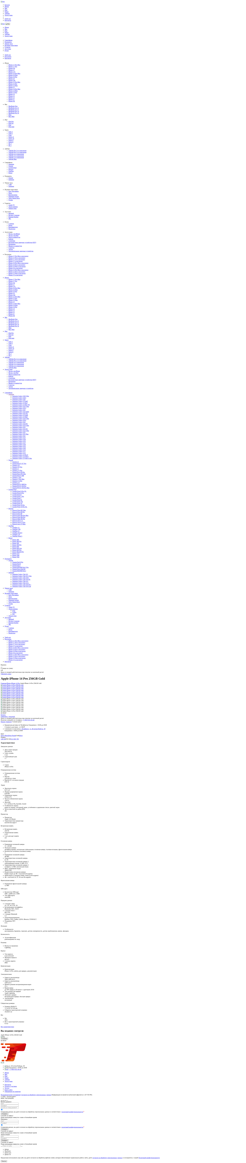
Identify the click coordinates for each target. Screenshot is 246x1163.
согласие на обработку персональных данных (107, 1158)
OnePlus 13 (15, 531)
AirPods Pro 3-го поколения (17, 150)
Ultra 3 (10, 132)
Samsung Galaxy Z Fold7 (20, 401)
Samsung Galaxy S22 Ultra (20, 430)
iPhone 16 (11, 78)
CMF (10, 184)
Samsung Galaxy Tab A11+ (20, 583)
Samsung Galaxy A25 (19, 450)
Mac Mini (11, 116)
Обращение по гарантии (13, 1091)
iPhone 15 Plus (13, 85)
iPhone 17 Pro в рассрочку (16, 258)
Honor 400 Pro (16, 541)
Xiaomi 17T (16, 482)
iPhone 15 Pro (12, 84)
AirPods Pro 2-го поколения (17, 152)
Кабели (10, 239)
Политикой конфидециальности (149, 1158)
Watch (6, 12)
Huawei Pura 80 (17, 514)
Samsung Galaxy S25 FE (20, 413)
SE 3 (9, 144)
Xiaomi (10, 166)
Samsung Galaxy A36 (19, 444)
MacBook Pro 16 (13, 113)
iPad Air (10, 123)
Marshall (11, 213)
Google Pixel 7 (16, 498)
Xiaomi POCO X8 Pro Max (20, 488)
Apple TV (11, 205)
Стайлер (11, 223)
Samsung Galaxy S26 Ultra (20, 396)
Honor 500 (15, 543)
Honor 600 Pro (16, 550)
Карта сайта (8, 1090)
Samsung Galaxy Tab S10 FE (21, 579)
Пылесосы (11, 229)
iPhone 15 (11, 87)
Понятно (4, 1161)
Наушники (11, 244)
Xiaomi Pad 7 (16, 565)
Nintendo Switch (13, 196)
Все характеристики (7, 1027)
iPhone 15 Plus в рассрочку (17, 273)
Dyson (7, 50)
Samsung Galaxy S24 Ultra (20, 418)
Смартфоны (8, 40)
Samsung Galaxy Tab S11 (20, 574)
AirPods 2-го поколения (16, 157)
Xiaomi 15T (16, 465)
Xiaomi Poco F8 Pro (18, 472)
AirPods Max (12, 159)
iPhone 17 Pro (12, 66)
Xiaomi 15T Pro (17, 467)
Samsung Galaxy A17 (19, 451)
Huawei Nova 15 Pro (18, 522)
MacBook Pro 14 (13, 111)
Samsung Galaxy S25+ (19, 408)
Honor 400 (15, 540)
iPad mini (11, 127)
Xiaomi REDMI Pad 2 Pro (20, 567)
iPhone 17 (11, 70)
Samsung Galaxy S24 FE (20, 424)
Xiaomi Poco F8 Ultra (19, 474)
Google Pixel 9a (17, 500)
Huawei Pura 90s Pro (18, 517)
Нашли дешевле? (6, 722)
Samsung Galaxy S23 (18, 427)
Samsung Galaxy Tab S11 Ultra (22, 576)
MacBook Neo (12, 106)
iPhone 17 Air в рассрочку (16, 259)
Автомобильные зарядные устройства (20, 251)
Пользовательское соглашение (11, 1095)
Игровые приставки (11, 45)
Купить (3, 715)
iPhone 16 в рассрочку (15, 268)
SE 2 (9, 145)
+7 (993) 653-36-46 (28, 720)
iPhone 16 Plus (13, 75)
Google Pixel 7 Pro (18, 496)
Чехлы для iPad (13, 235)
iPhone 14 (11, 94)
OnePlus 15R (16, 529)
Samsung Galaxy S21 (18, 436)
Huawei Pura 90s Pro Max (20, 515)
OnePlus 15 (15, 527)
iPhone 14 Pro (12, 92)
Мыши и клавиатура (15, 246)
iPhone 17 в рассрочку (15, 261)
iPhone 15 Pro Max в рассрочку (18, 270)
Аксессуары (8, 15)
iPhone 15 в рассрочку (15, 275)
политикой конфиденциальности (72, 1112)
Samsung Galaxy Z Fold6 (20, 415)
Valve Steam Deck (14, 198)
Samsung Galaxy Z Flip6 (20, 417)
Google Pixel (12, 168)
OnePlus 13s (16, 534)
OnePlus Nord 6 (17, 533)
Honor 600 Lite (17, 548)
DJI (13, 614)
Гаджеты (7, 47)
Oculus (10, 200)
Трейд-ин (8, 19)
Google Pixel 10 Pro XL (19, 507)
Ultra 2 (10, 133)
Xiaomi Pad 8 (16, 564)
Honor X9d (15, 557)
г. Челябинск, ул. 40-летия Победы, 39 (33, 729)
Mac (6, 8)
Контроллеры (12, 195)
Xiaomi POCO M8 (18, 475)
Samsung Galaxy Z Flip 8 (20, 455)
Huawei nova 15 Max (19, 524)
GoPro (14, 612)
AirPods (7, 13)
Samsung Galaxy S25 (18, 410)
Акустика (8, 49)
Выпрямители (13, 227)
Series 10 (11, 138)
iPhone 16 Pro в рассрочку (16, 265)
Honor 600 (15, 546)
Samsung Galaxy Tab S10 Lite (21, 586)
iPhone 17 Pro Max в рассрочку (18, 256)
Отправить (5, 1114)
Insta (13, 610)
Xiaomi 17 (15, 469)
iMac (10, 115)
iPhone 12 (11, 98)
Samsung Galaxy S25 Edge (20, 411)
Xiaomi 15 (15, 462)
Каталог (7, 5)
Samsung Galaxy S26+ (19, 398)
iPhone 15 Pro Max (14, 82)
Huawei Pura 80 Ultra (19, 510)
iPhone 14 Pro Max (14, 89)
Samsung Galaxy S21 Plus (20, 434)
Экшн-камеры (13, 207)
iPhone (7, 6)
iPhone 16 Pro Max (14, 73)
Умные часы (9, 44)
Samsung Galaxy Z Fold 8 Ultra (22, 458)
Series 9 (10, 140)
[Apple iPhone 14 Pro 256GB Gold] (12, 685)
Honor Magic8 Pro (18, 552)
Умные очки (12, 208)
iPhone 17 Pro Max (14, 65)
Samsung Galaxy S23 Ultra (20, 425)
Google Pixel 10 (17, 503)
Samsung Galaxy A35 (19, 446)
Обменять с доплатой (8, 716)
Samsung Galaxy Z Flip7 (20, 403)
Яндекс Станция (13, 215)
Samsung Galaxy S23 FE (20, 429)
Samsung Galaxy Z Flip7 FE (21, 405)
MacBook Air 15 (13, 109)
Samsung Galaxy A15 (19, 453)
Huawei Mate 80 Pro (18, 519)
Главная (3, 683)
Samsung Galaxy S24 (18, 422)
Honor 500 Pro (16, 545)
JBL (9, 218)
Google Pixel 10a (17, 501)
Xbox (10, 193)
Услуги (7, 1088)
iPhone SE (11, 101)
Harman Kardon (13, 217)
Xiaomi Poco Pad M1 (18, 569)
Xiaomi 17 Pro (16, 477)
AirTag (10, 249)
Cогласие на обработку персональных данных (36, 1095)
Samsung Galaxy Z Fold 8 (20, 456)
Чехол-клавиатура (14, 237)
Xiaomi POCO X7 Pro (19, 463)
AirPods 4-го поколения (16, 154)
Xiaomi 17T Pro (17, 470)
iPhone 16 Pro (12, 77)
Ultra (10, 135)
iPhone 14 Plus (13, 91)
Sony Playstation (13, 191)
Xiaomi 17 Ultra (17, 481)
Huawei (10, 169)
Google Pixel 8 (16, 495)
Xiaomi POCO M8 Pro (19, 484)
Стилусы (11, 247)
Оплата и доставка (11, 1086)
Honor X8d (15, 555)
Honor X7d (15, 553)
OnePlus (11, 171)
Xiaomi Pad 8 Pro (17, 562)
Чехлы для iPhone (14, 234)
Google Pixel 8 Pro (18, 493)
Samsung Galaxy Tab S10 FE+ (21, 584)
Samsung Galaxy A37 (19, 443)
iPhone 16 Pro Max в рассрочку (18, 263)
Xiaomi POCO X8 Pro (19, 486)
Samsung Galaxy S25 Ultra (20, 406)
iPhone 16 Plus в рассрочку (17, 266)
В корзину (4, 1038)
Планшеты (8, 42)
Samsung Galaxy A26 (19, 448)
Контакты (8, 20)
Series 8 (10, 142)
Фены (10, 225)
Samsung (11, 164)
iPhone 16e (11, 80)
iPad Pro (11, 121)
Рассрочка (8, 56)
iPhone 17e (11, 72)
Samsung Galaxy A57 (19, 437)
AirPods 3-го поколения (16, 156)
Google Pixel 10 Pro (18, 505)
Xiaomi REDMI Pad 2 (19, 571)
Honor (10, 173)
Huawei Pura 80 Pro (18, 512)
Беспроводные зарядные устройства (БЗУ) (22, 242)
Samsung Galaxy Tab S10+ (20, 578)
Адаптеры (11, 241)
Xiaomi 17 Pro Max (18, 479)
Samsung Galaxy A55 (19, 441)
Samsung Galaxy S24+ (19, 420)
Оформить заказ (6, 674)
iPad (6, 10)
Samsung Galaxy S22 (18, 432)
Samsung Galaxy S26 (18, 399)
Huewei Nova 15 (17, 520)
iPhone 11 (11, 99)
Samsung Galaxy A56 (19, 439)
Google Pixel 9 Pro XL (19, 491)
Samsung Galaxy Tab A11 (20, 581)
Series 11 (11, 137)
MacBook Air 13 (13, 108)
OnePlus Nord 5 (17, 536)
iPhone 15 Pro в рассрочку (16, 272)
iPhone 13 (11, 96)
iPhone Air (11, 68)
